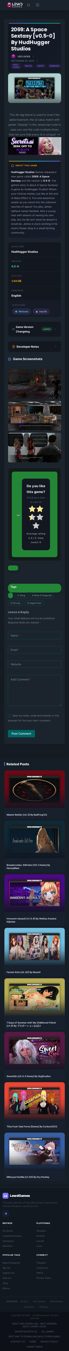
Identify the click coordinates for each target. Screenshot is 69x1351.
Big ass (6, 1288)
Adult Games (16, 66)
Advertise (7, 1246)
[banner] (34, 154)
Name (15, 635)
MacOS (28, 66)
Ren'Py (41, 66)
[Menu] (37, 5)
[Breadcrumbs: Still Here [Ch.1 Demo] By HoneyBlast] (34, 839)
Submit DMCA (34, 1346)
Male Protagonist (42, 595)
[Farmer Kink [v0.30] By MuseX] (34, 946)
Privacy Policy (43, 1278)
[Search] (28, 5)
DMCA (39, 1272)
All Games (8, 1230)
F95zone (43, 1307)
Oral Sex (7, 1278)
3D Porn (24, 1301)
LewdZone (29, 1307)
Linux (39, 1246)
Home (32, 1341)
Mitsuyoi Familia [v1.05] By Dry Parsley (28, 1177)
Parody (15, 603)
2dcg (5, 1283)
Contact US (17, 1341)
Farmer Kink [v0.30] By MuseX (24, 972)
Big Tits (6, 1268)
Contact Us (42, 1268)
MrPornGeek (56, 1301)
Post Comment (21, 733)
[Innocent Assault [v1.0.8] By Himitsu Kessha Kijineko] (34, 893)
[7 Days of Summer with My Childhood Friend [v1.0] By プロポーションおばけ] (34, 997)
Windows (54, 66)
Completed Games (12, 1236)
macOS (40, 1241)
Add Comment (21, 679)
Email (15, 650)
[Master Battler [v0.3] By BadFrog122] (34, 789)
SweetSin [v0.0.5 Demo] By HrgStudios (29, 1076)
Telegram (41, 1262)
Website (16, 664)
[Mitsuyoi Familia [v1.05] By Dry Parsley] (34, 1151)
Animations (8, 1241)
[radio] (32, 509)
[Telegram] (6, 1214)
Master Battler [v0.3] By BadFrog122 (27, 814)
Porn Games (39, 1301)
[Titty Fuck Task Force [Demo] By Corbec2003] (34, 1101)
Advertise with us (26, 1331)
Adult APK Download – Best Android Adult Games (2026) (34, 1325)
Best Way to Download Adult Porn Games (34, 1336)
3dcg (21, 595)
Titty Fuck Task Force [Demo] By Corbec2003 (32, 1126)
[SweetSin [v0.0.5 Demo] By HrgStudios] (34, 1050)
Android (40, 1236)
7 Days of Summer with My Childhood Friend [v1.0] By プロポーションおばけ (31, 1024)
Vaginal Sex (34, 603)
